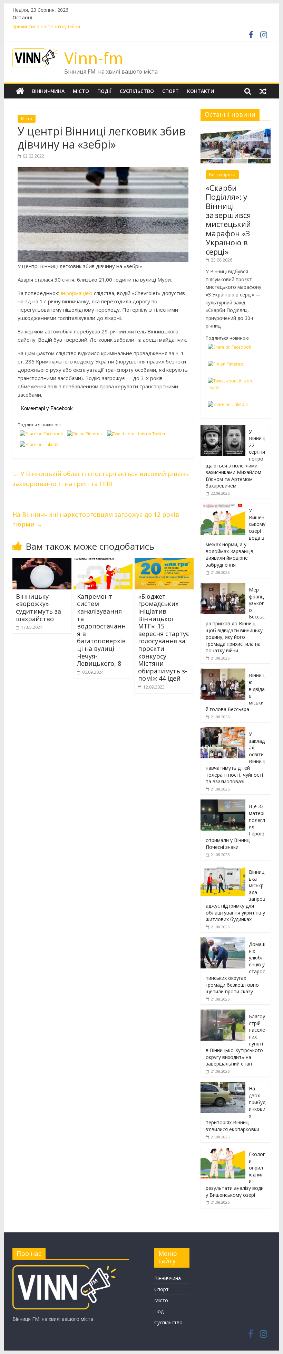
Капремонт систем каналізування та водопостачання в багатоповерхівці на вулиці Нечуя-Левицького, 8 (101, 629)
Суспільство (137, 91)
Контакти (200, 91)
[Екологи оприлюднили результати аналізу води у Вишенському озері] (223, 1151)
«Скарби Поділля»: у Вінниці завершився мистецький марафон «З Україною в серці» (228, 219)
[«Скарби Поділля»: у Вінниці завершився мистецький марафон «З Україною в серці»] (236, 130)
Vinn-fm (93, 57)
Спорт (170, 91)
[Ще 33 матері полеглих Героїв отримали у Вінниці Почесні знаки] (223, 803)
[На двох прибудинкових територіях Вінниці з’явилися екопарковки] (223, 1085)
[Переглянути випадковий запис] (263, 91)
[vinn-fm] (64, 1268)
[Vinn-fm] (20, 91)
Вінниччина (48, 91)
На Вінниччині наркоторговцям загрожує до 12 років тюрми (95, 519)
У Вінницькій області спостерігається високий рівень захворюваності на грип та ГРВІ (100, 479)
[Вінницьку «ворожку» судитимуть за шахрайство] (41, 562)
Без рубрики (222, 175)
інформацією (77, 293)
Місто (81, 91)
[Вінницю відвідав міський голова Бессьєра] (223, 672)
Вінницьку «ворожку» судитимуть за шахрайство (38, 607)
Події (104, 91)
